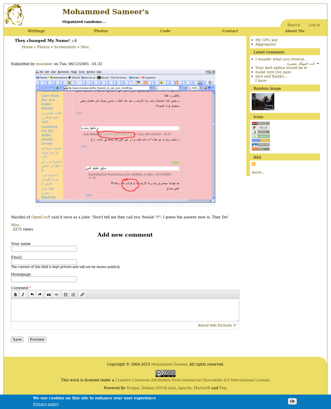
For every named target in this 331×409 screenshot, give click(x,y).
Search (293, 25)
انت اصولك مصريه (301, 63)
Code (165, 31)
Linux (171, 388)
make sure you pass (273, 72)
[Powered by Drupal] (261, 145)
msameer (44, 64)
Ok (292, 401)
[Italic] (23, 294)
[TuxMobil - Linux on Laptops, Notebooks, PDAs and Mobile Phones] (261, 149)
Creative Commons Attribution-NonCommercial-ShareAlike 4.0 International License (192, 380)
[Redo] (39, 294)
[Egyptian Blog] (261, 124)
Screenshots (65, 47)
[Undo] (32, 294)
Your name (21, 244)
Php (222, 388)
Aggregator (265, 44)
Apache (184, 388)
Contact (230, 31)
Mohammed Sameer (169, 364)
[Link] (82, 294)
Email (16, 257)
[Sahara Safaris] (261, 141)
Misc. (85, 47)
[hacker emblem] (261, 132)
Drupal (133, 388)
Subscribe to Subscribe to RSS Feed (253, 164)
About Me (295, 31)
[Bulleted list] (65, 294)
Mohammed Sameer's (105, 11)
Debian (147, 388)
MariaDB (202, 388)
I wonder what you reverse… (281, 59)
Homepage (21, 274)
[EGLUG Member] (261, 128)
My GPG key (266, 40)
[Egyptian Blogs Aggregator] (261, 137)
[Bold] (15, 294)
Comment (19, 288)
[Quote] (48, 294)
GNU (159, 388)
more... (258, 172)
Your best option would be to (281, 68)
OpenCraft (40, 217)
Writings (36, 31)
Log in (314, 25)
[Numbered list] (73, 294)
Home (27, 47)
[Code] (56, 294)
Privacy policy (46, 404)
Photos (101, 31)
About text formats (215, 325)
